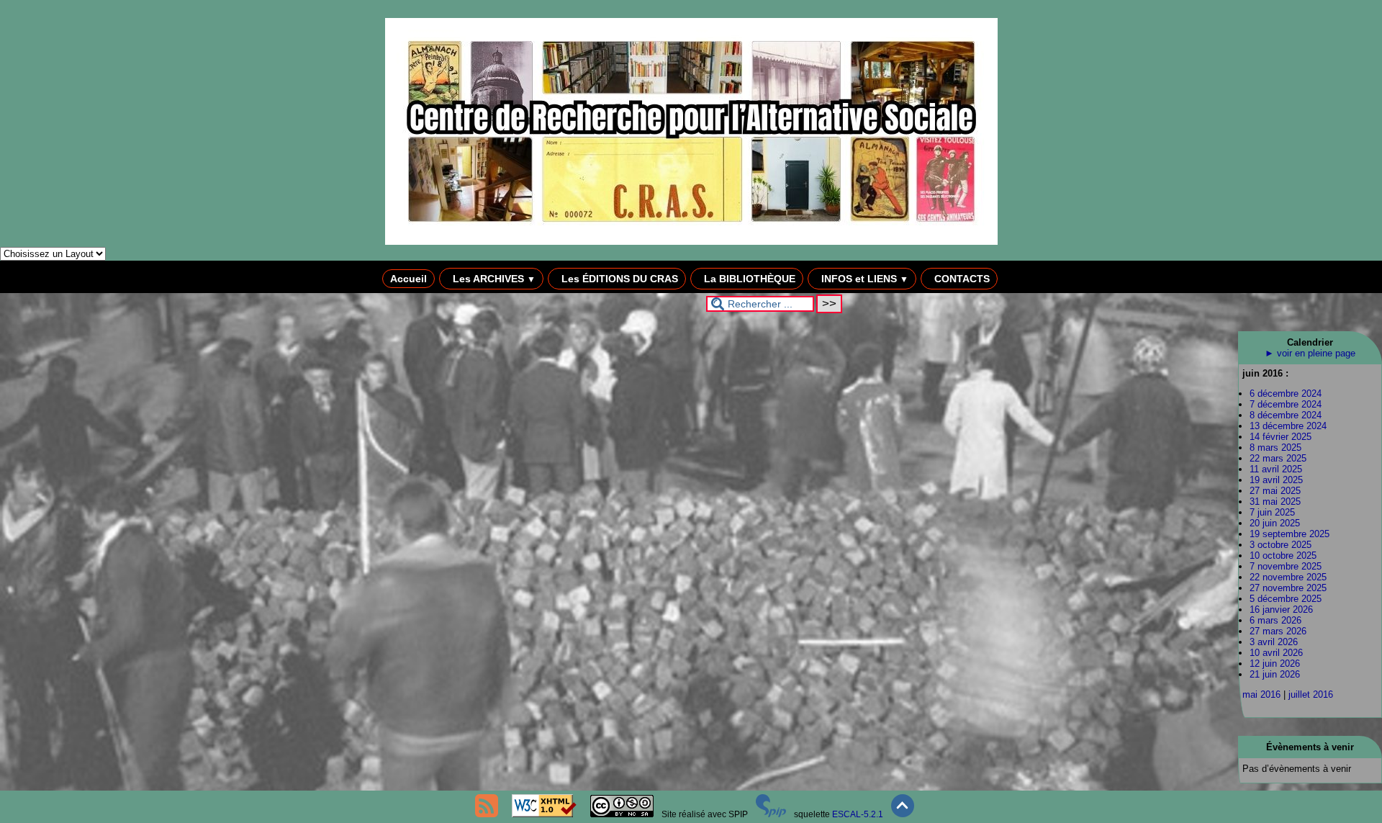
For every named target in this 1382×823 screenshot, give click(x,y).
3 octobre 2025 (1280, 544)
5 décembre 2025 (1286, 598)
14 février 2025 (1280, 436)
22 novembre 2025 (1288, 577)
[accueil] (691, 242)
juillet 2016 (1310, 694)
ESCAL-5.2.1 (857, 814)
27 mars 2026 (1278, 631)
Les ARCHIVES (493, 278)
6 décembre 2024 (1286, 393)
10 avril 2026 (1276, 652)
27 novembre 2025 (1288, 588)
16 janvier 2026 (1281, 609)
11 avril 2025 (1276, 469)
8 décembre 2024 (1286, 415)
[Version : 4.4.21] (771, 814)
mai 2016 (1261, 694)
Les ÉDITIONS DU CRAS (618, 278)
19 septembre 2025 (1289, 534)
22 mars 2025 (1278, 458)
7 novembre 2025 (1286, 566)
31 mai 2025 (1275, 501)
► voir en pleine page (1310, 353)
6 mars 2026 (1275, 620)
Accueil (408, 278)
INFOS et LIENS (863, 278)
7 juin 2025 (1272, 512)
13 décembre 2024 (1288, 426)
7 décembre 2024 (1286, 404)
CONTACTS (960, 278)
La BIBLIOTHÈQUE (748, 278)
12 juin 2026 (1275, 663)
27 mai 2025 (1275, 490)
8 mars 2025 (1275, 447)
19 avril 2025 (1276, 480)
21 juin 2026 (1275, 674)
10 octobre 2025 (1283, 555)
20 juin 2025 (1275, 523)
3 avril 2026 (1274, 642)
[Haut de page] (902, 814)
